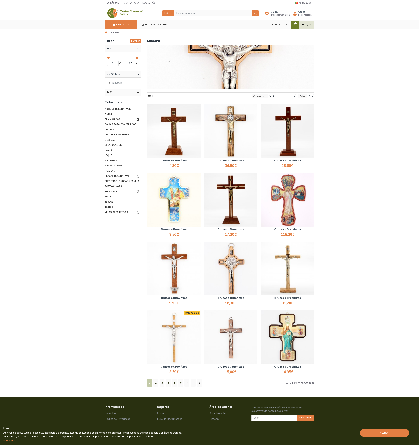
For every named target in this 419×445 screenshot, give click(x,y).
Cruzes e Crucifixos (174, 160)
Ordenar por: (259, 96)
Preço (110, 48)
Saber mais (9, 440)
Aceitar (385, 432)
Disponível (113, 74)
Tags (110, 92)
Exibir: (303, 96)
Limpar (136, 40)
